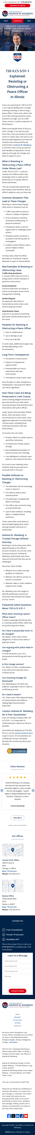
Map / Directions (9, 871)
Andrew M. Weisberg (22, 145)
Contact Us (17, 21)
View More (17, 818)
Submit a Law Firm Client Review (18, 825)
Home (6, 21)
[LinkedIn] (17, 1116)
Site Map (17, 1023)
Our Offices (17, 836)
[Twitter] (13, 1116)
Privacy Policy (17, 1020)
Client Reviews (17, 766)
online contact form (24, 733)
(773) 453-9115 (14, 874)
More (29, 21)
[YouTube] (26, 1116)
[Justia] (22, 1116)
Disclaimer (17, 1017)
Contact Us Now (17, 991)
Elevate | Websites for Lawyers (17, 1132)
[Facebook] (9, 1116)
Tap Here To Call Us (17, 5)
